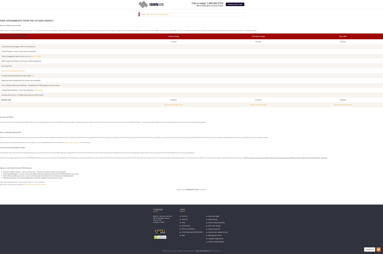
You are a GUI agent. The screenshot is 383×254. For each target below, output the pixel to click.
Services (184, 216)
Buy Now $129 (170, 105)
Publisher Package (173, 36)
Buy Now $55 (254, 105)
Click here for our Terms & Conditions (36, 184)
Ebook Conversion (214, 229)
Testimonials (186, 226)
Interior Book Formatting (216, 223)
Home (143, 14)
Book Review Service (215, 235)
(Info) (32, 76)
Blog (183, 235)
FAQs (183, 222)
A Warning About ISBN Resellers (192, 232)
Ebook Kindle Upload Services (218, 232)
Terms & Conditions (188, 229)
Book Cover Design (214, 226)
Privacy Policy (217, 251)
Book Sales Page (213, 216)
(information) (38, 90)
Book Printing (212, 219)
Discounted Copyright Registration (13, 71)
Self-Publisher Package (258, 36)
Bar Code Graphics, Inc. (204, 251)
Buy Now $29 (339, 105)
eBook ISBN (342, 36)
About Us (185, 219)
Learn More (179, 105)
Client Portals (36, 56)
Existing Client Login (235, 4)
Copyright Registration (215, 239)
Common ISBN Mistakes (216, 242)
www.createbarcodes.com (72, 142)
